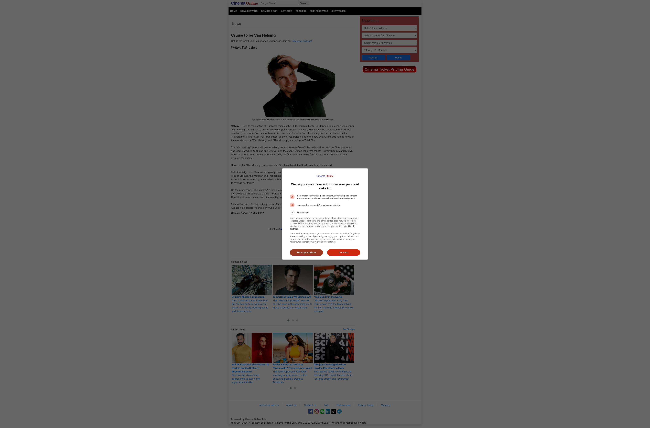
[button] (325, 212)
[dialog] (325, 214)
